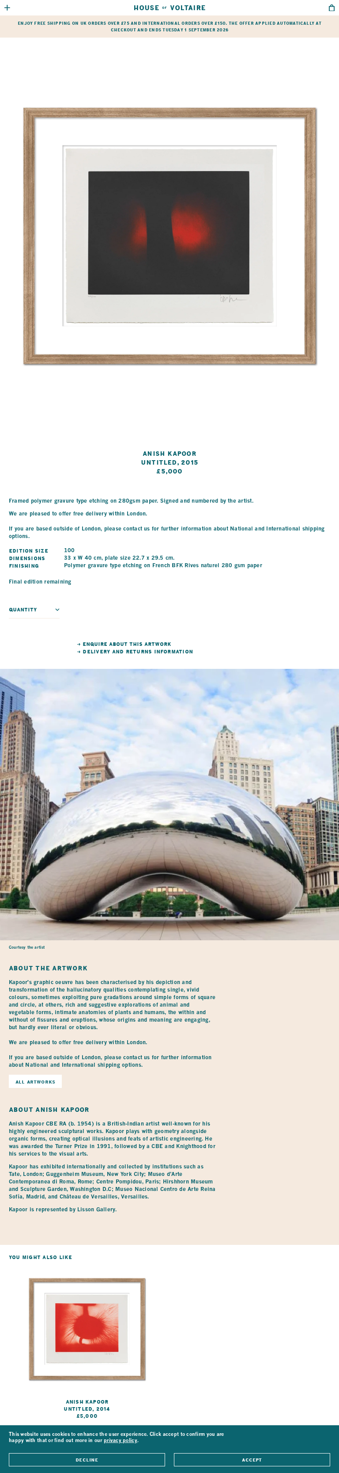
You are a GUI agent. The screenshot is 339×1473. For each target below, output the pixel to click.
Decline (86, 1459)
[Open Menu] (7, 8)
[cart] (332, 7)
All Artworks (35, 1081)
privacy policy (120, 1441)
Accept (252, 1459)
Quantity (23, 610)
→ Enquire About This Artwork (124, 644)
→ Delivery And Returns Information (135, 652)
